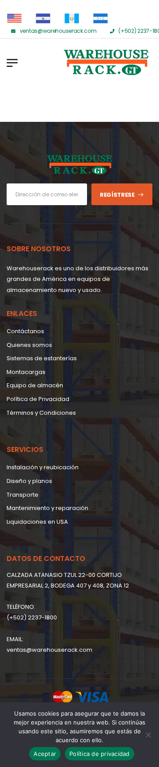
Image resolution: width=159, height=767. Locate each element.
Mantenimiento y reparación (47, 508)
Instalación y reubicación (43, 467)
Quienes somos (29, 345)
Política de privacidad (99, 753)
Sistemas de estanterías (42, 358)
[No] (148, 734)
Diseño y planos (29, 481)
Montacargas (26, 372)
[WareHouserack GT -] (70, 62)
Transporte (22, 495)
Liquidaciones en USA (37, 522)
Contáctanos (25, 331)
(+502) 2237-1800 (32, 617)
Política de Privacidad (38, 399)
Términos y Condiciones (41, 413)
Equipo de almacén (35, 385)
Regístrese (117, 195)
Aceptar (45, 753)
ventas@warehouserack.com (49, 650)
